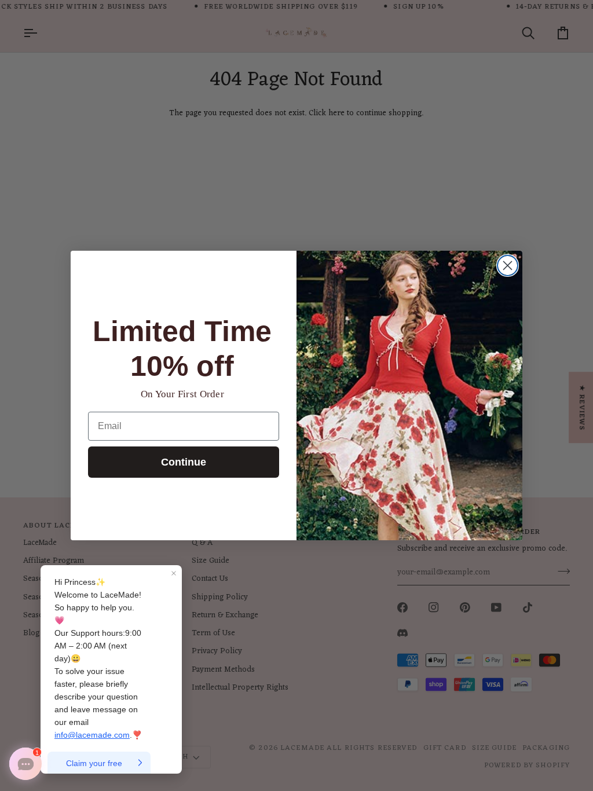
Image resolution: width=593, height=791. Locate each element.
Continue (183, 462)
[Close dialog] (507, 265)
